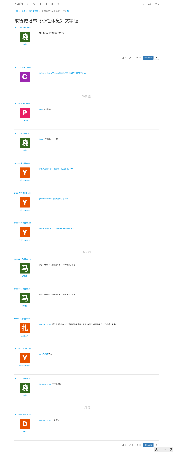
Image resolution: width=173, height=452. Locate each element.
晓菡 (25, 44)
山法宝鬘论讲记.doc (60, 198)
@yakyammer (45, 198)
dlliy (24, 431)
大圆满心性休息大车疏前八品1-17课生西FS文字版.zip (65, 73)
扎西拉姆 (24, 335)
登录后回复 (148, 58)
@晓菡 (41, 73)
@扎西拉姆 (43, 354)
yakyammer (24, 180)
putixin (25, 120)
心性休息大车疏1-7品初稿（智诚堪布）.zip (56, 168)
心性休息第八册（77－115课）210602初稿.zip (57, 228)
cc (25, 84)
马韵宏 (24, 276)
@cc (41, 109)
